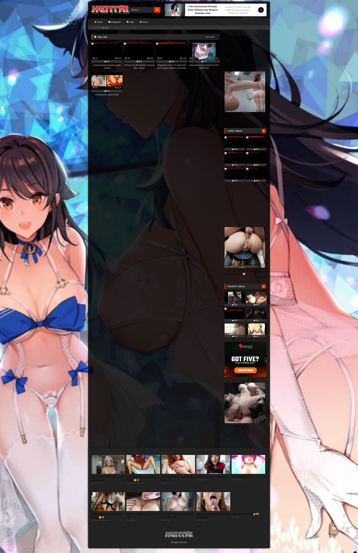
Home (100, 22)
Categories (116, 22)
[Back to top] (349, 544)
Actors (145, 22)
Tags (132, 22)
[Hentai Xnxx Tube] (110, 10)
